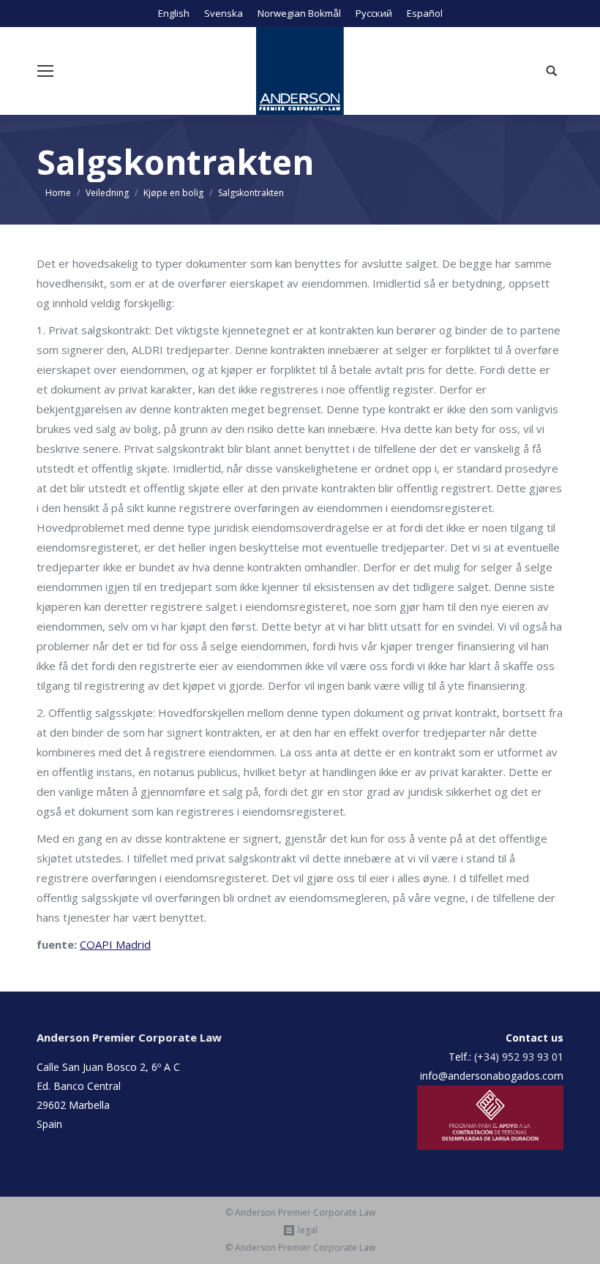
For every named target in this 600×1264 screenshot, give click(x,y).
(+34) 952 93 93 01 (518, 1057)
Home (58, 193)
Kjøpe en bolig (173, 193)
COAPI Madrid (115, 944)
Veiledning (107, 193)
